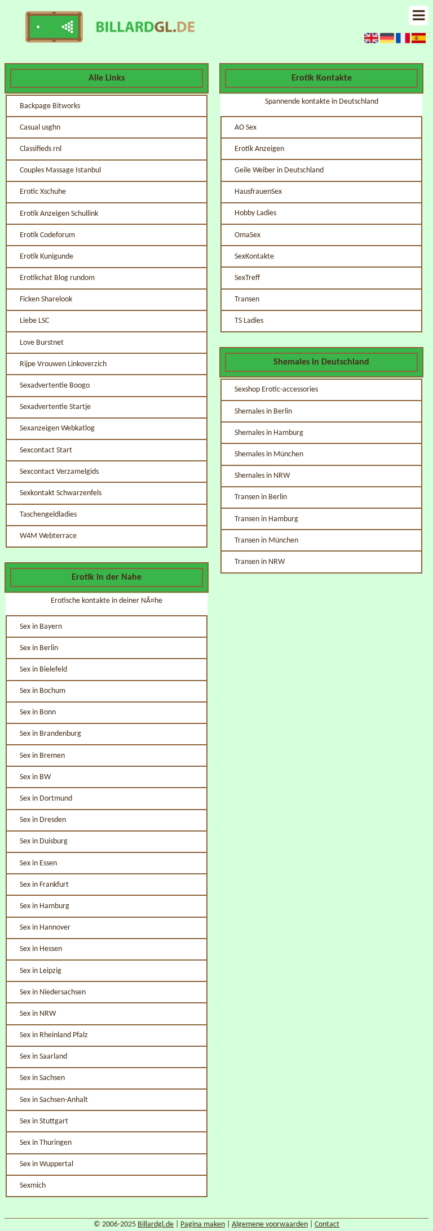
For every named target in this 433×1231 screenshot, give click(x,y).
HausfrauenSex (258, 192)
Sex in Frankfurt (44, 885)
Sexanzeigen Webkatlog (57, 428)
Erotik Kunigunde (46, 256)
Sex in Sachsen (42, 1078)
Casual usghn (40, 127)
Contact (327, 1224)
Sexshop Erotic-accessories (276, 389)
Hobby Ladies (255, 213)
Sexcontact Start (46, 450)
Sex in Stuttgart (44, 1121)
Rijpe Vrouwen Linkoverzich (63, 364)
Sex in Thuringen (46, 1143)
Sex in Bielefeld (43, 669)
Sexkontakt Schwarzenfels (60, 493)
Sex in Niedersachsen (53, 992)
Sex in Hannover (45, 927)
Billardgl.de (156, 1224)
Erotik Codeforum (47, 235)
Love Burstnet (42, 343)
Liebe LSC (34, 321)
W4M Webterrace (48, 536)
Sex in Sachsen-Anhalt (54, 1100)
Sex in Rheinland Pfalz (54, 1035)
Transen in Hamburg (266, 519)
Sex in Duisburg (44, 841)
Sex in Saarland (43, 1056)
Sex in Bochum (42, 691)
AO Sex (246, 127)
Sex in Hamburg (44, 906)
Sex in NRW (38, 1014)
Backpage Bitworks (50, 106)
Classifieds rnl (40, 149)
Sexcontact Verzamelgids (59, 472)
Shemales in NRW (262, 476)
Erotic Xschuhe (43, 192)
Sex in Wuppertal (46, 1164)
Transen (247, 299)
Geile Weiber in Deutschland (279, 170)
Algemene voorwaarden (270, 1224)
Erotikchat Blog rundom (57, 278)
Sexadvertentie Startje (55, 407)
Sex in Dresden (43, 820)
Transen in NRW (260, 562)
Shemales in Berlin (263, 411)
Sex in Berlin (39, 648)
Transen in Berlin (261, 497)
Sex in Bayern (41, 627)
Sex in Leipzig (40, 971)
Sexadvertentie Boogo (55, 385)
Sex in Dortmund (46, 798)
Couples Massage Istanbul (60, 170)
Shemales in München (269, 454)
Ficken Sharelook (46, 299)
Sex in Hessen (41, 949)
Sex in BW (35, 777)
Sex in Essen (38, 863)
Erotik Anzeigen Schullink (59, 214)
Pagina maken (202, 1224)
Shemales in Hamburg (269, 433)
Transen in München (266, 540)
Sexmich (33, 1185)
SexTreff (247, 278)
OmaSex (247, 235)
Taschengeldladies (48, 514)
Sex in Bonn (38, 712)
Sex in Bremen (42, 756)
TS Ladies (249, 321)
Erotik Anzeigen (259, 149)
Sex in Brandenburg (50, 734)
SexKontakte (254, 256)
